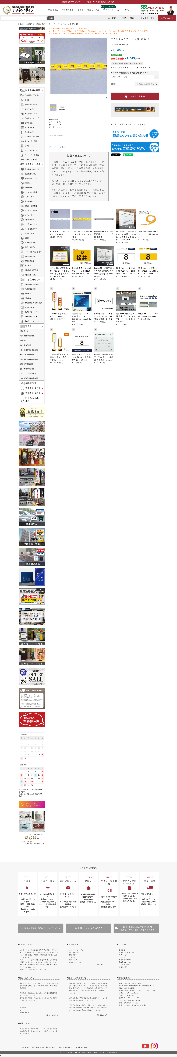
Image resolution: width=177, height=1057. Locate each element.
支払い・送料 (128, 18)
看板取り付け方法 (125, 962)
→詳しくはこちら (101, 964)
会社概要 (112, 18)
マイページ (108, 10)
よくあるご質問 (148, 18)
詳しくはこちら (52, 1015)
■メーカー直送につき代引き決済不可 (130, 73)
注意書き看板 (68, 10)
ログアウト (123, 957)
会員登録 (122, 950)
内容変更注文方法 (125, 960)
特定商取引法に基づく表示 (44, 1047)
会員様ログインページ (127, 952)
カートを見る (123, 10)
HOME (21, 24)
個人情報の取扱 (66, 1047)
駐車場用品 (53, 10)
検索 (51, 18)
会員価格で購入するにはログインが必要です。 (132, 68)
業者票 (81, 10)
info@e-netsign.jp (149, 13)
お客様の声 (123, 967)
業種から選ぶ (93, 10)
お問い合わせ (167, 18)
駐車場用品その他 (43, 24)
